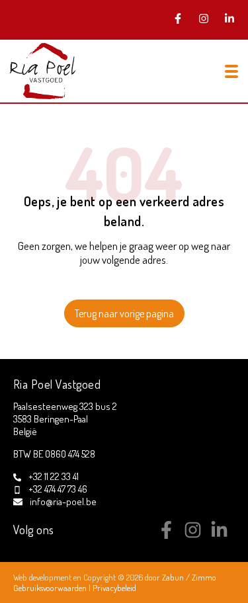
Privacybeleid (114, 588)
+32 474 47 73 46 (57, 489)
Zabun (173, 577)
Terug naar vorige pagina (124, 313)
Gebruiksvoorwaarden (51, 588)
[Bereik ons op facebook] (166, 535)
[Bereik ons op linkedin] (219, 535)
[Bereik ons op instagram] (193, 535)
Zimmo (204, 577)
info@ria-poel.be (63, 501)
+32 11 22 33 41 (53, 476)
